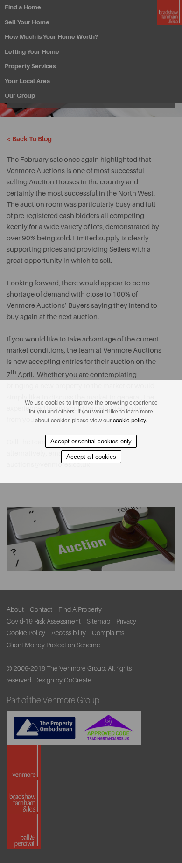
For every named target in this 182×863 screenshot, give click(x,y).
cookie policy (129, 420)
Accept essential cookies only (91, 441)
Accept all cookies (91, 456)
